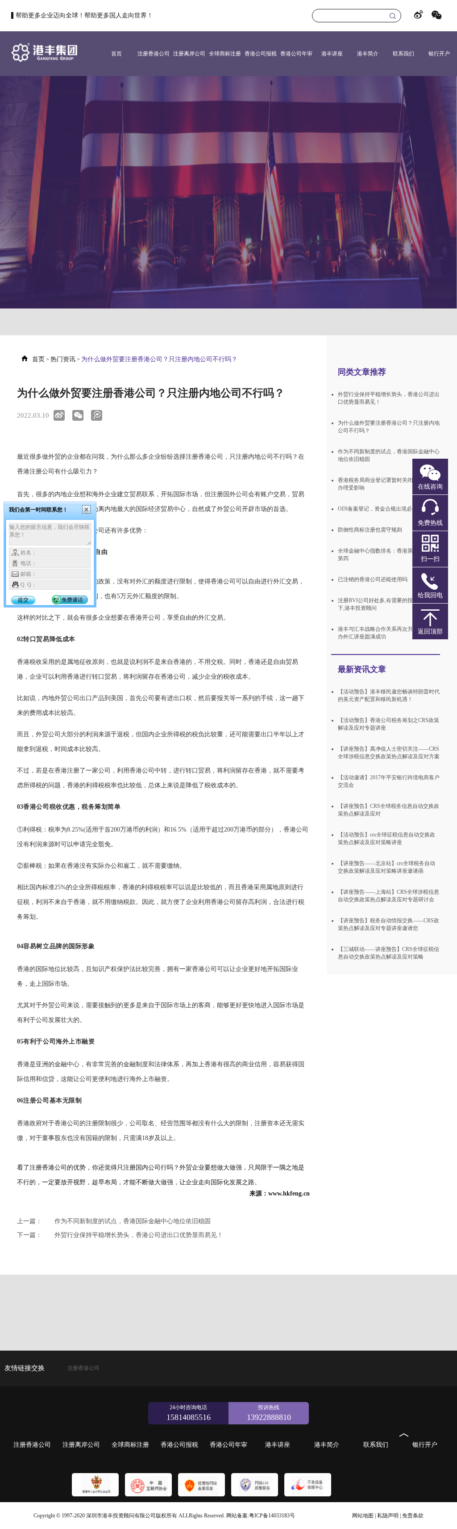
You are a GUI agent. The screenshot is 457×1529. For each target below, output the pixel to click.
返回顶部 (430, 631)
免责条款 (413, 1515)
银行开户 (439, 54)
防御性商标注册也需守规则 (370, 530)
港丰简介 (367, 54)
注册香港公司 (153, 54)
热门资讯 (62, 359)
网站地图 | (364, 1515)
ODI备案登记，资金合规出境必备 (377, 509)
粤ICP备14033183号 (272, 1515)
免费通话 (72, 600)
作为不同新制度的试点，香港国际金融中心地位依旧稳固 (114, 1221)
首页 (116, 54)
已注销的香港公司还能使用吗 (372, 579)
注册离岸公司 (189, 54)
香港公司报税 (261, 54)
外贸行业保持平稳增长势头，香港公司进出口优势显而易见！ (120, 1235)
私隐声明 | (389, 1515)
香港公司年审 (296, 54)
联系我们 (403, 54)
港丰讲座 (332, 54)
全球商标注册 (225, 54)
